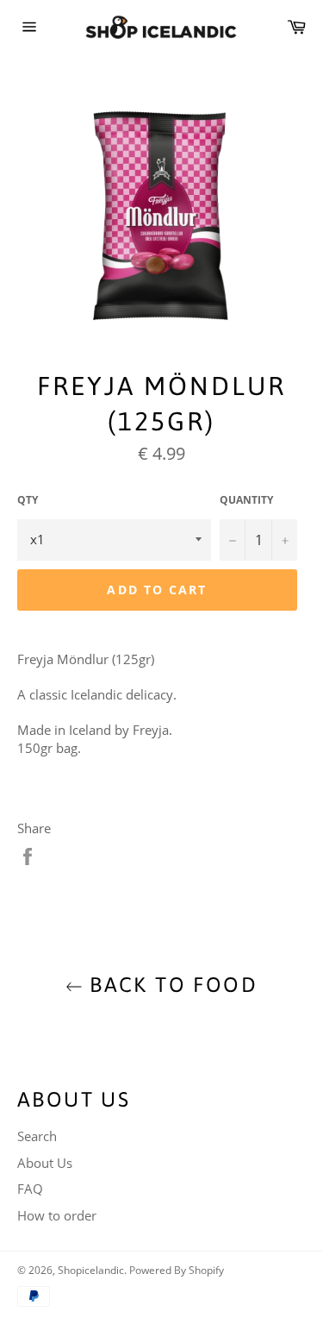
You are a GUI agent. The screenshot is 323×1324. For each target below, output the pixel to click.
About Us (44, 1162)
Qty (27, 500)
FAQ (30, 1188)
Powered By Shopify (176, 1270)
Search (37, 1136)
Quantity (246, 500)
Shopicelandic (91, 1270)
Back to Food (170, 984)
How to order (56, 1215)
